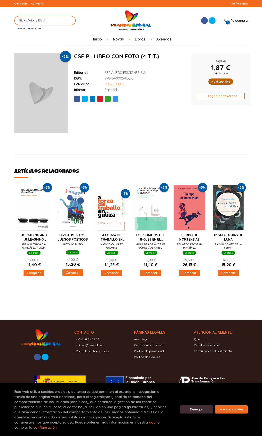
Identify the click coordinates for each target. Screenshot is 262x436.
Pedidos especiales (207, 345)
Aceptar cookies (231, 409)
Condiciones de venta (149, 345)
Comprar (34, 273)
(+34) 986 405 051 (88, 339)
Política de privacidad (149, 351)
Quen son (20, 3)
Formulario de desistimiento (213, 351)
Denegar (196, 409)
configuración (45, 427)
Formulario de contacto (92, 351)
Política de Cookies (147, 357)
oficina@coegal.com (90, 345)
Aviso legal (141, 339)
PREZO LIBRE (114, 84)
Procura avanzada (29, 28)
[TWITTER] (212, 20)
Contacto (37, 3)
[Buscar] (70, 20)
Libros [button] (140, 39)
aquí (152, 422)
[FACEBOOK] (204, 20)
